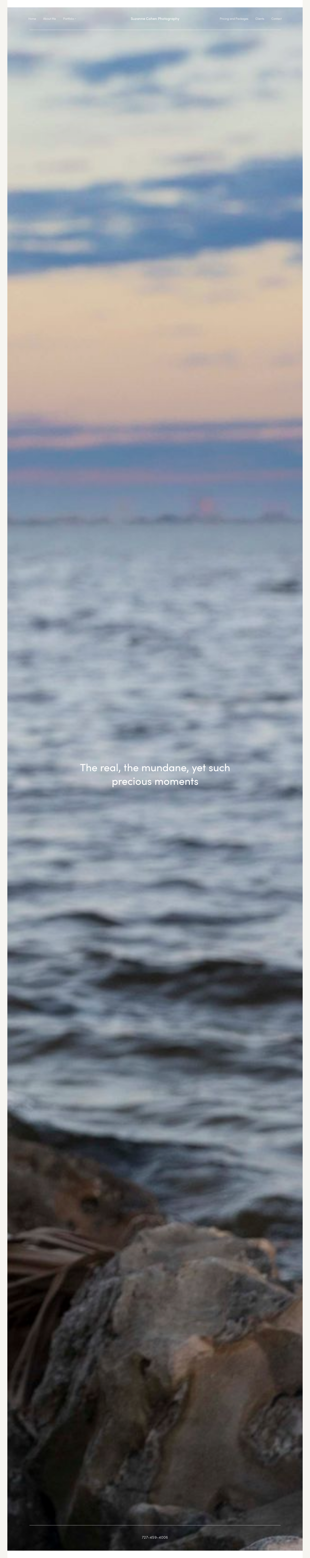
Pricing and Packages (234, 18)
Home (32, 18)
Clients (259, 18)
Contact (276, 18)
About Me (49, 18)
